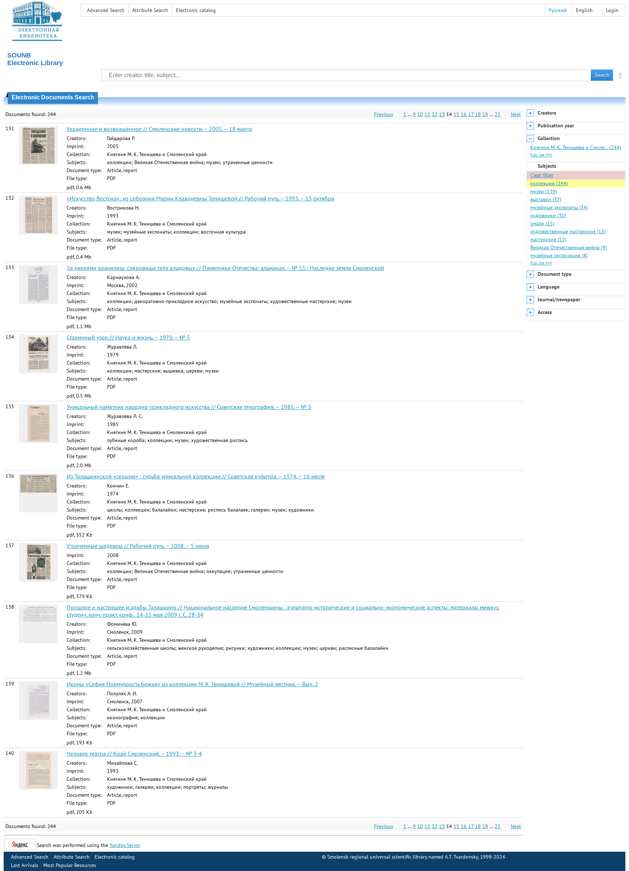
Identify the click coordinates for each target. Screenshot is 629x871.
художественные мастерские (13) (568, 231)
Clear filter (542, 175)
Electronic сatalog (196, 10)
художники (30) (548, 215)
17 (471, 114)
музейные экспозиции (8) (559, 255)
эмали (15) (542, 223)
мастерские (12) (548, 239)
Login (612, 10)
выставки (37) (545, 199)
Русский (558, 10)
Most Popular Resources (69, 865)
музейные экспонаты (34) (559, 207)
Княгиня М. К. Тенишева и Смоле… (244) (575, 147)
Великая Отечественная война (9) (568, 247)
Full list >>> (541, 155)
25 (498, 114)
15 (456, 114)
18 (478, 114)
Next (516, 114)
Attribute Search (150, 10)
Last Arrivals (24, 865)
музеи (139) (543, 191)
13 (442, 114)
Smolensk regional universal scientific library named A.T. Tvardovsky (402, 857)
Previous (383, 114)
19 (485, 114)
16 (464, 114)
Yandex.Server (125, 845)
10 (420, 114)
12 (435, 114)
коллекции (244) (549, 183)
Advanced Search (105, 10)
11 (427, 114)
